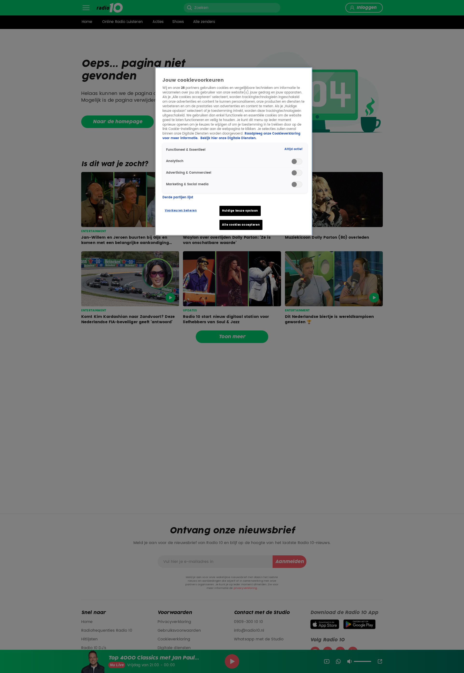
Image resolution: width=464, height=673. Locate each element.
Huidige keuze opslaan (240, 210)
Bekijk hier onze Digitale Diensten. (228, 138)
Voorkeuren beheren (181, 210)
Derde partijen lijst (177, 197)
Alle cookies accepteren (241, 224)
